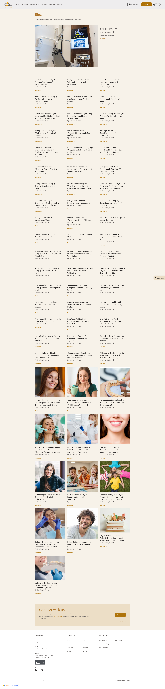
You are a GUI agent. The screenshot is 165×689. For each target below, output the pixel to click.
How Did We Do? (103, 647)
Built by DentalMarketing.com (122, 680)
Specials (69, 651)
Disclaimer (92, 680)
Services (44, 4)
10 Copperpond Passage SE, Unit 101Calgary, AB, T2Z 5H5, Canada (44, 656)
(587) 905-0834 (57, 616)
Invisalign (52, 4)
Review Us (85, 647)
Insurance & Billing (104, 644)
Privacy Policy (72, 680)
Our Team (25, 4)
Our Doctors (70, 644)
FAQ (84, 640)
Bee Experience (34, 4)
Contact (59, 4)
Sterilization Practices (120, 644)
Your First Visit (118, 640)
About (18, 4)
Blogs (68, 640)
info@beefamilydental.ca (41, 648)
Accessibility (82, 680)
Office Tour (70, 647)
